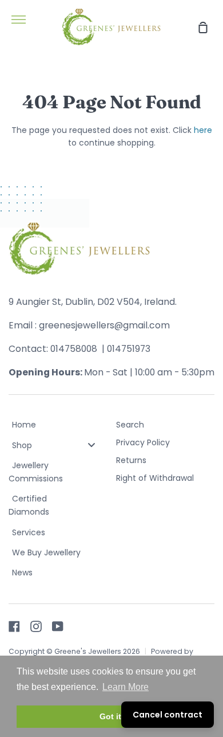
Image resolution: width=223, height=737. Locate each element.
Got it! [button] (111, 716)
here (203, 130)
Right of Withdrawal (155, 478)
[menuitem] (58, 425)
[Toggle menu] (91, 445)
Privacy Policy (143, 442)
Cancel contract (167, 714)
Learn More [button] (125, 687)
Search (130, 424)
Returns (131, 460)
